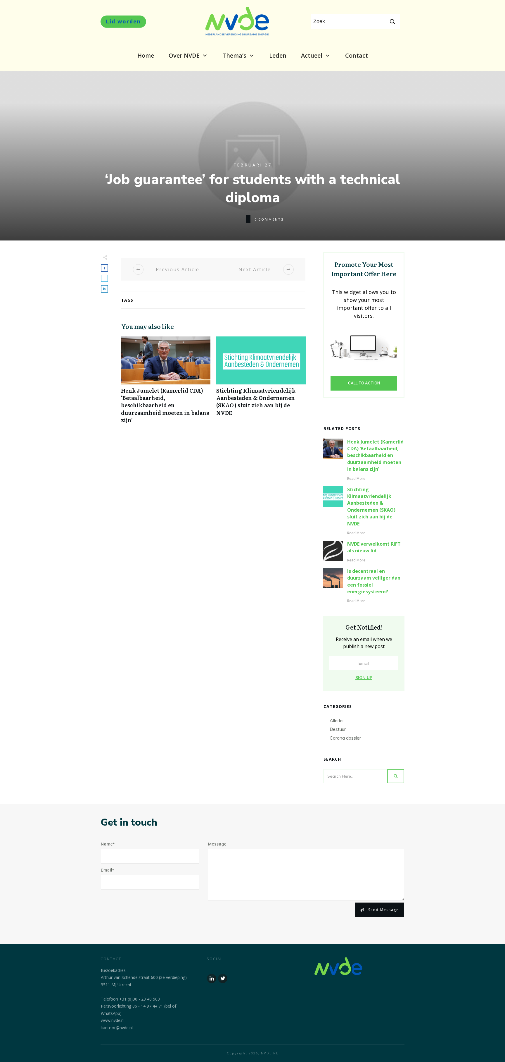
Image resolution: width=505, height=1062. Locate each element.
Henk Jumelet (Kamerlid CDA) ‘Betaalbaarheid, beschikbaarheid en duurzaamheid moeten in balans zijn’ (165, 382)
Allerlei (336, 720)
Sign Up (363, 677)
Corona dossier (345, 738)
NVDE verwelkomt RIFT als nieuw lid (374, 547)
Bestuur (338, 729)
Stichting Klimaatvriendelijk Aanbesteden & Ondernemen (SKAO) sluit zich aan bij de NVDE (261, 382)
